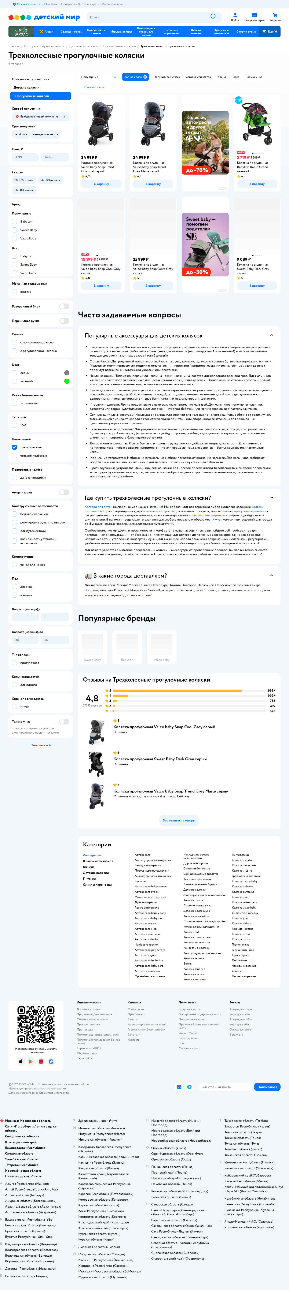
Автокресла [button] (92, 855)
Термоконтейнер (243, 950)
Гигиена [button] (88, 867)
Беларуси (62, 1093)
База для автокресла (148, 865)
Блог (182, 1043)
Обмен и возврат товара (92, 1019)
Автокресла (142, 855)
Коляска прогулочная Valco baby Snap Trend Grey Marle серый (170, 791)
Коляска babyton (242, 860)
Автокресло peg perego (150, 950)
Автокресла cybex (146, 892)
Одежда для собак (241, 1029)
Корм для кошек (240, 1014)
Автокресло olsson (147, 971)
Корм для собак (240, 1024)
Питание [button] (89, 879)
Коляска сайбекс (194, 969)
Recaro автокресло (147, 907)
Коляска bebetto (242, 886)
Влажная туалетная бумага (200, 884)
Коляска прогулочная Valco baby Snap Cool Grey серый (164, 727)
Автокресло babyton (148, 918)
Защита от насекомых (197, 879)
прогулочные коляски (250, 511)
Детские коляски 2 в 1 (197, 911)
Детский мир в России (23, 1093)
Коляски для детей (98, 507)
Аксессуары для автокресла (153, 860)
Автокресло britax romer (151, 886)
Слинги (236, 971)
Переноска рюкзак (244, 976)
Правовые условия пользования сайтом (63, 1084)
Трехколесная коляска (246, 876)
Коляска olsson (241, 939)
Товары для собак (241, 1019)
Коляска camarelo (243, 892)
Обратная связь (87, 1053)
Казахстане (46, 1093)
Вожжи (188, 963)
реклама (222, 188)
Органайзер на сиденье (150, 976)
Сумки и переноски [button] (97, 885)
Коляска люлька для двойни (201, 926)
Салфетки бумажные (196, 868)
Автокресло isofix (146, 939)
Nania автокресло (146, 944)
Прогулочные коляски (119, 46)
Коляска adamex (193, 974)
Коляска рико (240, 897)
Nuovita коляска (242, 929)
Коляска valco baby (244, 907)
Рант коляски (240, 855)
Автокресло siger (146, 929)
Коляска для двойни (196, 916)
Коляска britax (241, 934)
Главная (13, 46)
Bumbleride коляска (245, 913)
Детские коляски (82, 46)
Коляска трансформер (197, 937)
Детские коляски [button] (96, 873)
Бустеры (140, 881)
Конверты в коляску (196, 948)
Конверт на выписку (196, 942)
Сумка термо (240, 955)
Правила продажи (88, 1024)
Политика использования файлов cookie (98, 1041)
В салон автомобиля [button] (98, 861)
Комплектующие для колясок (202, 953)
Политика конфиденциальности (98, 1034)
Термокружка (240, 944)
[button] (270, 31)
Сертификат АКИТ (89, 1048)
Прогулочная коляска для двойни (205, 921)
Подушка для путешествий (152, 870)
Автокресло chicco (147, 934)
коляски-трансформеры (207, 515)
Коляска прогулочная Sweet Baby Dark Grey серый (160, 759)
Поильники (239, 960)
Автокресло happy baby (150, 913)
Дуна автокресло (146, 902)
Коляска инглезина (244, 865)
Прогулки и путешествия (42, 46)
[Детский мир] (44, 17)
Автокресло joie (145, 955)
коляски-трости (162, 511)
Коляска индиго (242, 870)
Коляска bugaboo (194, 979)
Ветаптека (236, 1034)
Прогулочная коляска (197, 905)
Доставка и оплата (88, 1009)
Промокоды (85, 1029)
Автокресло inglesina (149, 960)
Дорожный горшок (195, 863)
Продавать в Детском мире (94, 1014)
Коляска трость (193, 900)
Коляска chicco (242, 923)
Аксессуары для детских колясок (204, 895)
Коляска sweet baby (244, 902)
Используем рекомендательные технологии (37, 1088)
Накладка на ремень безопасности (196, 856)
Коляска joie (240, 918)
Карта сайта (84, 1058)
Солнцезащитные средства (200, 874)
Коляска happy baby (244, 881)
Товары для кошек (241, 1009)
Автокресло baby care (149, 966)
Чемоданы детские (244, 966)
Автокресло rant (145, 923)
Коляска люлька (193, 958)
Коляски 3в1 (191, 932)
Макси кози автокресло (150, 897)
